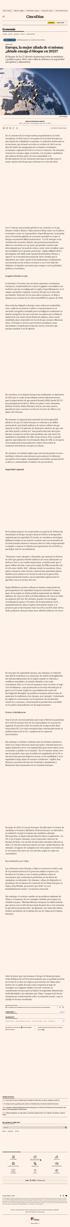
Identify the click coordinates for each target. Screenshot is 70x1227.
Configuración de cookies (35, 1209)
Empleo (10, 34)
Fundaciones (51, 1021)
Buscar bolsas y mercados (11, 1122)
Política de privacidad (47, 1209)
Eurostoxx (10, 1131)
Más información (9, 1029)
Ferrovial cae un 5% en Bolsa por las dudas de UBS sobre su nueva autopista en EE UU (33, 1100)
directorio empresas (57, 1166)
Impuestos (16, 34)
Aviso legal (18, 1209)
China (45, 1021)
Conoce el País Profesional (35, 1180)
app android (57, 1173)
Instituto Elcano (9, 1021)
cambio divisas (35, 1166)
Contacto (13, 1209)
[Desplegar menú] (3, 16)
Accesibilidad (55, 1209)
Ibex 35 (5, 10)
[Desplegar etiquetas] (63, 1021)
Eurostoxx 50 (45, 10)
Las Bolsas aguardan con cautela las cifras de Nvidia (31, 40)
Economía (8, 29)
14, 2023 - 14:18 (28, 123)
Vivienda (5, 34)
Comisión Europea (37, 1021)
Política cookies (25, 1209)
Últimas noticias (30, 34)
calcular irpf (13, 1159)
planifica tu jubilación (13, 1166)
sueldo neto (57, 1159)
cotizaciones (13, 1173)
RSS (30, 1211)
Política (23, 34)
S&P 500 (16, 10)
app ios (35, 1173)
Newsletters (34, 1211)
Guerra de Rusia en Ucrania (23, 1021)
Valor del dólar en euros (62, 10)
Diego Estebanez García (35, 121)
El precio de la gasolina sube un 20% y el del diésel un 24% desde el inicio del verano (32, 1104)
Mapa (26, 1211)
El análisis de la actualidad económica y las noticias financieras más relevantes (29, 1007)
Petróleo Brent (30, 10)
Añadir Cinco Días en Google (59, 128)
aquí (43, 1029)
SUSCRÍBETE (51, 22)
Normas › (62, 1012)
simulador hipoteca (35, 1159)
